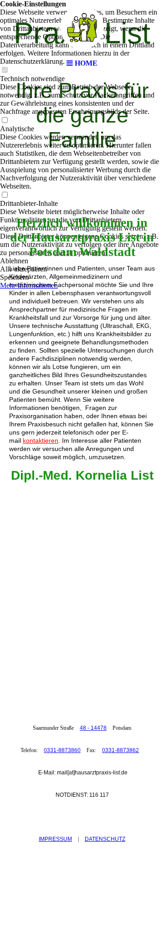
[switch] (4, 120)
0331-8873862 (120, 750)
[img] (82, 27)
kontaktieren (40, 440)
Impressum (55, 839)
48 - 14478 (93, 728)
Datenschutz (105, 839)
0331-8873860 (62, 750)
